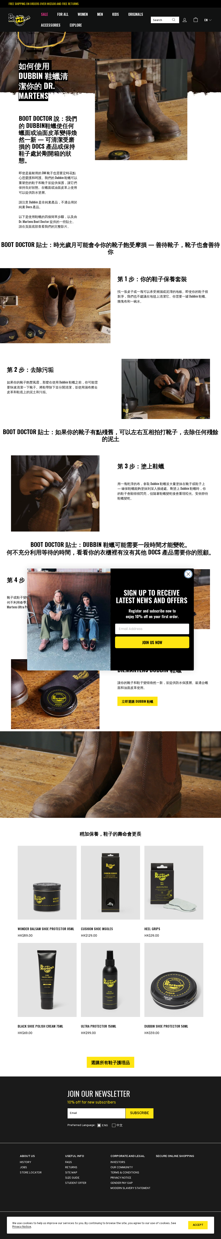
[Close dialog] (188, 574)
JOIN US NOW (152, 642)
